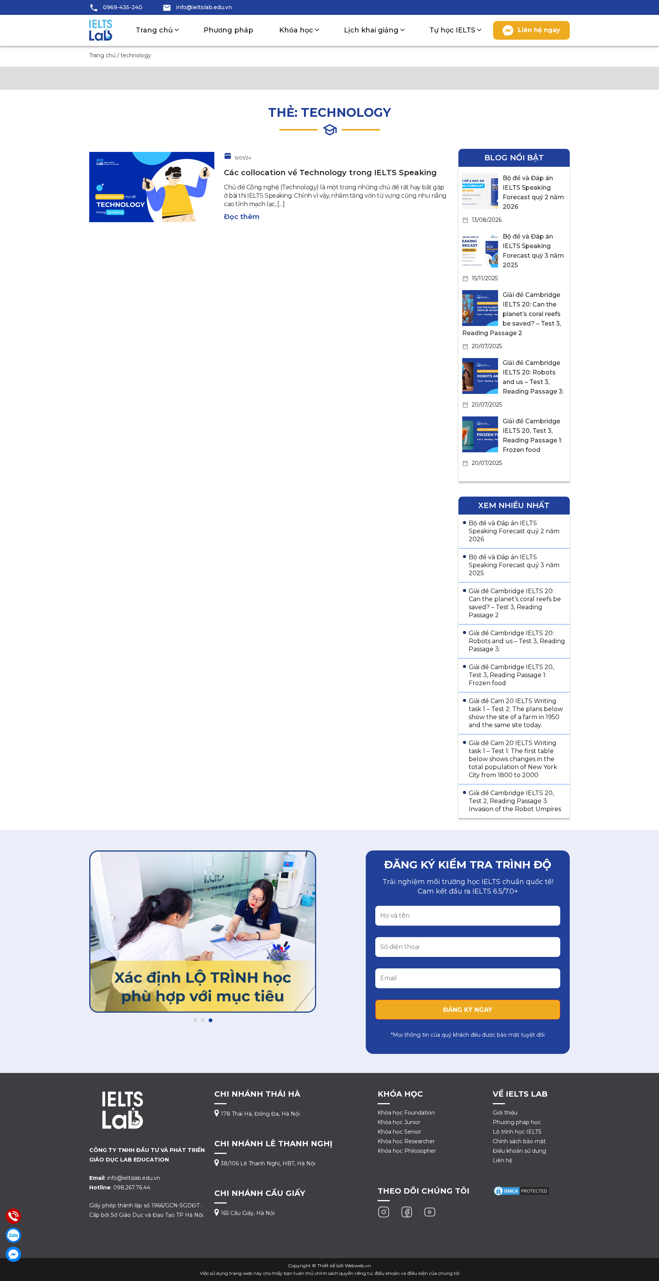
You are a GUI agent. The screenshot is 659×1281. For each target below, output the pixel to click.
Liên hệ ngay (539, 30)
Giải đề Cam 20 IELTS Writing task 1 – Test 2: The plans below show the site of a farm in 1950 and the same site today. (516, 713)
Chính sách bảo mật (519, 1141)
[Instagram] (384, 1211)
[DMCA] (521, 1190)
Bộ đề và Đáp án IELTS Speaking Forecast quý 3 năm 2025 (514, 565)
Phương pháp (228, 30)
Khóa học (296, 30)
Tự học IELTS (452, 30)
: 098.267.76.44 (119, 1187)
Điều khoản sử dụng (519, 1150)
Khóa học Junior (399, 1122)
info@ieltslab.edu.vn (204, 7)
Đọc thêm (242, 217)
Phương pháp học (517, 1122)
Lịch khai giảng (371, 30)
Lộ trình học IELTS (517, 1131)
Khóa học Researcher (406, 1141)
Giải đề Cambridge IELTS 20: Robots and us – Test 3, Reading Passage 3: (517, 641)
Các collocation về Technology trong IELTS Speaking (330, 172)
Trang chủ (154, 30)
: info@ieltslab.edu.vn (124, 1178)
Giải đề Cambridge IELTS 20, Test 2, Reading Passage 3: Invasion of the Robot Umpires (515, 801)
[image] (151, 186)
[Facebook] (407, 1211)
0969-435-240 (122, 7)
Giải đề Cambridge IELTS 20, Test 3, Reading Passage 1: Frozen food (511, 675)
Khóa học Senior (399, 1131)
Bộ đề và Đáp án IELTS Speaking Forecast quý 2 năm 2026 (514, 531)
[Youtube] (430, 1211)
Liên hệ (502, 1160)
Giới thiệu (505, 1112)
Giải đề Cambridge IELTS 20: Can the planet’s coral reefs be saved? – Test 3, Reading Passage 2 (511, 314)
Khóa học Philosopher (407, 1150)
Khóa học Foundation (406, 1112)
